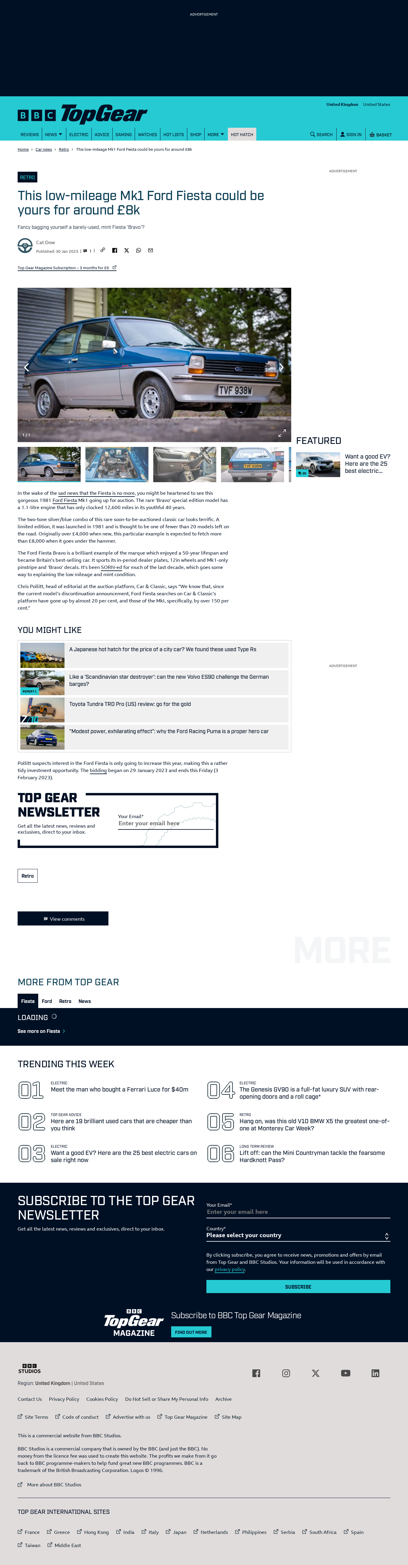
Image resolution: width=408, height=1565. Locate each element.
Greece (62, 1532)
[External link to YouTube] (345, 1373)
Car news (44, 149)
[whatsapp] (139, 250)
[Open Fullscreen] (282, 433)
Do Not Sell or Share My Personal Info (166, 1399)
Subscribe (298, 1287)
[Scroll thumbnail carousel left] (266, 462)
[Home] (90, 113)
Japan (179, 1532)
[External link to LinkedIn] (375, 1373)
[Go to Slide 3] (184, 464)
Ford (47, 1001)
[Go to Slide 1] (49, 464)
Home (23, 149)
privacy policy (230, 1269)
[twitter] (127, 250)
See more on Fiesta (39, 1031)
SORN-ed (111, 567)
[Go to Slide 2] (116, 464)
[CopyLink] (103, 250)
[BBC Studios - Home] (32, 1368)
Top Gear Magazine (186, 1417)
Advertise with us (131, 1417)
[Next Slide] (282, 367)
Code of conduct (80, 1417)
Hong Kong (96, 1532)
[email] (151, 250)
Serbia (288, 1532)
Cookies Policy (102, 1399)
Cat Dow (45, 242)
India (128, 1532)
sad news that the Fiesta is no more (96, 493)
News (85, 1001)
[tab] (28, 1001)
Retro (64, 149)
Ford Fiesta (65, 500)
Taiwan (32, 1545)
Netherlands (214, 1532)
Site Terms (36, 1417)
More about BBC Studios (49, 1484)
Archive (223, 1399)
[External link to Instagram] (286, 1373)
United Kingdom (342, 104)
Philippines (254, 1532)
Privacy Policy (64, 1399)
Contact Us (30, 1399)
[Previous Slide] (26, 367)
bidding (98, 770)
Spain (357, 1532)
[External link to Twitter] (315, 1373)
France (32, 1532)
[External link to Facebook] (256, 1373)
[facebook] (115, 250)
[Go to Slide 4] (252, 464)
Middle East (68, 1545)
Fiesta (28, 1001)
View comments (67, 919)
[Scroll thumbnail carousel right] (282, 462)
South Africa (323, 1532)
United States (376, 104)
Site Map (232, 1417)
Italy (154, 1532)
